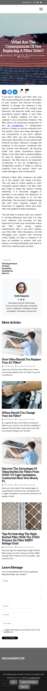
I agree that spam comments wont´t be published (22, 631)
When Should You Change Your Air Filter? (18, 414)
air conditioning (15, 125)
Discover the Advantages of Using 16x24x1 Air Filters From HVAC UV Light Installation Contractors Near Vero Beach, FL (20, 475)
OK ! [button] (13, 682)
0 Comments (24, 57)
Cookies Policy (34, 678)
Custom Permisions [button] (28, 682)
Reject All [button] (24, 687)
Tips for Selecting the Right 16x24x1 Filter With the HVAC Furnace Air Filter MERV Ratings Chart (21, 538)
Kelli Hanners (8, 55)
